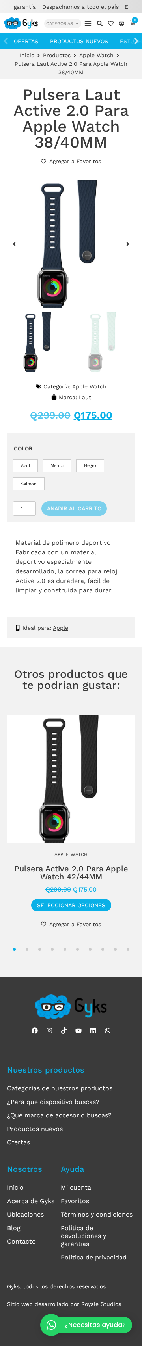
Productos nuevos (79, 41)
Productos (57, 55)
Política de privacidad (94, 1257)
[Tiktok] (64, 1030)
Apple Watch (96, 55)
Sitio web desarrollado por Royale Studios (64, 1304)
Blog (14, 1228)
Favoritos (75, 1201)
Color (23, 448)
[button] (87, 23)
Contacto (21, 1241)
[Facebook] (35, 1030)
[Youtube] (78, 1030)
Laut (85, 397)
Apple (60, 628)
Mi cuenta (76, 1187)
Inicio (27, 55)
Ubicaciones (25, 1214)
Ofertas (26, 41)
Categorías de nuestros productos (59, 1088)
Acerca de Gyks (30, 1201)
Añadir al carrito (74, 508)
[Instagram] (49, 1030)
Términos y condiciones (97, 1214)
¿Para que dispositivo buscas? (53, 1102)
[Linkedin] (93, 1030)
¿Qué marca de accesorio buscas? (59, 1115)
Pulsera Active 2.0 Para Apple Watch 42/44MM (71, 872)
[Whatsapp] (108, 1030)
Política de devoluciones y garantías (83, 1236)
